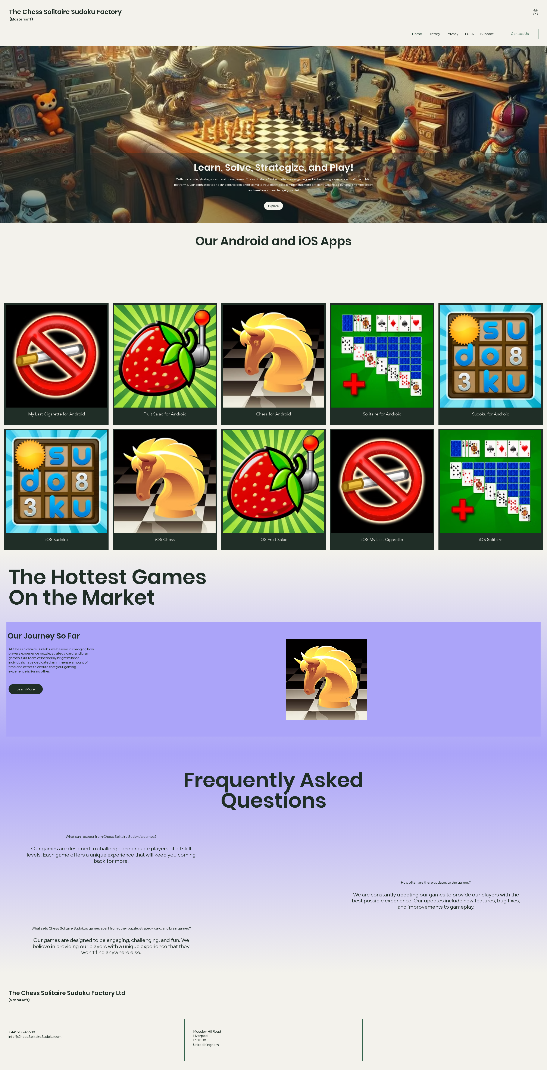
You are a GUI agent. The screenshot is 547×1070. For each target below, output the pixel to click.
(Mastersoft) (21, 19)
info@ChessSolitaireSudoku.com (35, 1036)
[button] (535, 12)
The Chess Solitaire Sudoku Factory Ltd (67, 993)
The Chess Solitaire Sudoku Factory (65, 11)
